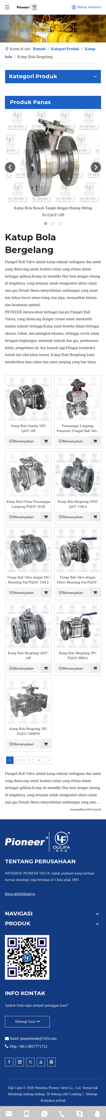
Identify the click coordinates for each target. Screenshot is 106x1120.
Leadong (75, 1094)
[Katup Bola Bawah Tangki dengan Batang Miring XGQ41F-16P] (53, 156)
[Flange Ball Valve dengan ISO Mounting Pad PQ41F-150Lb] (28, 550)
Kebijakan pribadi (53, 1100)
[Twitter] (30, 1062)
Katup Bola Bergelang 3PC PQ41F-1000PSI (28, 731)
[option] (53, 164)
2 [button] (53, 223)
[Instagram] (51, 1062)
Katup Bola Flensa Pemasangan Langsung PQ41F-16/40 (28, 504)
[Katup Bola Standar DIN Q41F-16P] (28, 398)
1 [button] (45, 223)
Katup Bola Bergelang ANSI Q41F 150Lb (78, 504)
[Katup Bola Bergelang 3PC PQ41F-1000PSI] (28, 701)
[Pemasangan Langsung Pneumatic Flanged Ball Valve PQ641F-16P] (78, 398)
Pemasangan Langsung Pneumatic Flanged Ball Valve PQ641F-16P (78, 429)
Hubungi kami (25, 1021)
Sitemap (91, 1094)
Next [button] (96, 167)
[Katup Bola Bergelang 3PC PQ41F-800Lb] (78, 626)
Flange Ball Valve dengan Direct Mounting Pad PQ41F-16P (77, 580)
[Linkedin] (20, 1062)
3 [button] (60, 223)
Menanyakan (24, 441)
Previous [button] (10, 167)
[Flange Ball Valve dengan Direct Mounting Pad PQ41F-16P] (78, 550)
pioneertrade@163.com (38, 1038)
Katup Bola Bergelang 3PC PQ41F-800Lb (78, 655)
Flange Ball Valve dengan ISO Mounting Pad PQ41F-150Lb (28, 580)
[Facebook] (9, 1062)
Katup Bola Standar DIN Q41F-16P (28, 428)
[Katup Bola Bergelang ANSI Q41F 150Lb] (78, 474)
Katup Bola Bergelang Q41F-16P (28, 655)
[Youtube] (41, 1062)
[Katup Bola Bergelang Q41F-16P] (28, 626)
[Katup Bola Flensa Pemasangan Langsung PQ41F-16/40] (28, 474)
